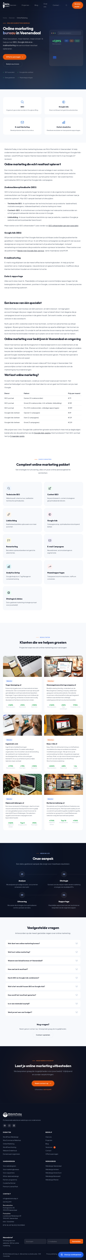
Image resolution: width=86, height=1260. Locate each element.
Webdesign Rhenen (52, 1180)
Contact (56, 5)
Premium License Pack (10, 1186)
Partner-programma (10, 1180)
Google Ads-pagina (42, 433)
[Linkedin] (14, 1125)
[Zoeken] (66, 5)
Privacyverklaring (51, 1254)
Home (5, 18)
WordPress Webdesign (10, 1137)
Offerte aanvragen (13, 57)
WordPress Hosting (9, 1147)
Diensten (12, 5)
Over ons (45, 5)
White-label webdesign (11, 1176)
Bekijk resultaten (12, 64)
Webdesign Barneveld (53, 1176)
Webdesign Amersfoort (54, 1173)
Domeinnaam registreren (11, 1154)
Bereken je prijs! (78, 5)
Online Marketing (8, 1144)
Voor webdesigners (9, 1166)
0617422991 (47, 1089)
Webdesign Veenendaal (53, 1166)
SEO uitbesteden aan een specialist (63, 225)
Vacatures (50, 1147)
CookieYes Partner (9, 1183)
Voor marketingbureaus (11, 1169)
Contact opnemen (43, 1035)
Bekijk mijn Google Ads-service (30, 250)
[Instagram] (9, 1125)
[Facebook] (5, 1125)
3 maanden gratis (17, 436)
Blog (36, 5)
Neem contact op (41, 1083)
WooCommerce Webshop (12, 1140)
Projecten (25, 5)
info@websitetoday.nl (10, 1198)
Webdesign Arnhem (52, 1169)
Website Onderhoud (10, 1150)
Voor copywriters (9, 1173)
